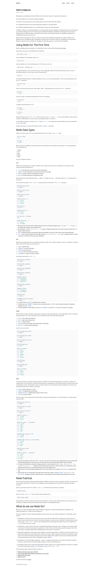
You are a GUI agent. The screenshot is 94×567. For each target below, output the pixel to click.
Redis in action (21, 557)
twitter (29, 559)
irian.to (18, 3)
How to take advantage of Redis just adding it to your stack (33, 553)
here (64, 48)
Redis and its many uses (24, 555)
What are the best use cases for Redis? (28, 552)
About (72, 3)
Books (68, 3)
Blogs (63, 3)
